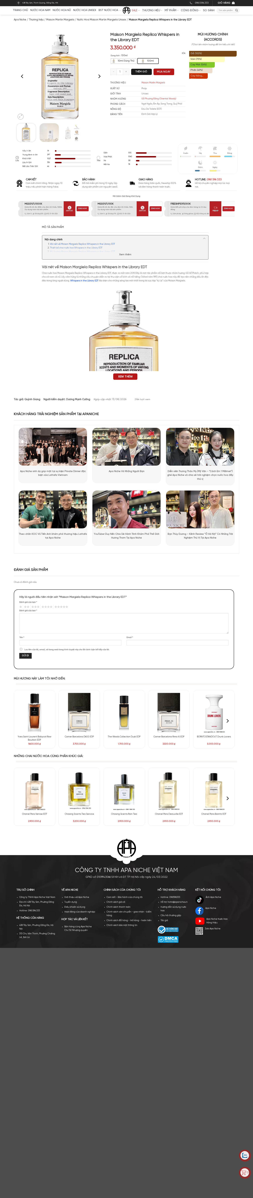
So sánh (208, 10)
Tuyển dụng (70, 902)
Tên (21, 637)
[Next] (99, 76)
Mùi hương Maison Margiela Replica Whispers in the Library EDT (82, 252)
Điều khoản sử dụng (74, 907)
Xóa (183, 53)
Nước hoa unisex (84, 10)
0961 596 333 (214, 179)
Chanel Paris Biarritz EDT (213, 814)
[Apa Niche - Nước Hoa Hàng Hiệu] (126, 10)
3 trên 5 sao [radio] (35, 607)
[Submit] (236, 10)
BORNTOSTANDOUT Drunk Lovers (214, 737)
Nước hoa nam (40, 10)
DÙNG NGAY (82, 208)
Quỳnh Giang (32, 399)
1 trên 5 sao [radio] (20, 607)
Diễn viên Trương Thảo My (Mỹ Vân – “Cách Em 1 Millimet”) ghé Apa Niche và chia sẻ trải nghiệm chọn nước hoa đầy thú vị (200, 475)
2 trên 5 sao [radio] (26, 607)
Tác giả (164, 920)
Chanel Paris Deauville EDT (169, 814)
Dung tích (115, 56)
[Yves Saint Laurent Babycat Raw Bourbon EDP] (34, 712)
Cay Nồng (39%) (196, 77)
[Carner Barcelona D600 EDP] (79, 712)
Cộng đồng (189, 10)
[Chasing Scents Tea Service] (79, 790)
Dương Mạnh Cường (78, 399)
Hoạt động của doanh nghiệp (79, 912)
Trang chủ (20, 10)
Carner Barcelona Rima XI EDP (169, 737)
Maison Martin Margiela (60, 19)
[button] (21, 117)
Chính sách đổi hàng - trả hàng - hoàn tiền (129, 920)
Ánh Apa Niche (213, 897)
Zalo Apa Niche (212, 929)
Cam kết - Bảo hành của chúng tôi (125, 897)
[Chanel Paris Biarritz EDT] (213, 790)
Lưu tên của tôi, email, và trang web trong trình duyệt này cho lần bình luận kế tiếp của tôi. (66, 650)
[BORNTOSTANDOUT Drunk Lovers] (213, 712)
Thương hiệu (151, 10)
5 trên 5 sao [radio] (60, 607)
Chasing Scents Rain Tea (124, 814)
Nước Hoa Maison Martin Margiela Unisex (101, 19)
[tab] (53, 227)
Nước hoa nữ (62, 10)
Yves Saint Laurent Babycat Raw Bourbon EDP (34, 738)
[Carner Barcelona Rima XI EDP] (168, 712)
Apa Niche (20, 19)
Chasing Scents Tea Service (79, 814)
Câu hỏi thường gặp (171, 915)
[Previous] (22, 76)
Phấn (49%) (197, 70)
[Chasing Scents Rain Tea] (124, 790)
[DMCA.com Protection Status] (168, 939)
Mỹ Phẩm (170, 10)
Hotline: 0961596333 (170, 897)
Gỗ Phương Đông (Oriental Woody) (158, 99)
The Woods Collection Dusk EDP (124, 737)
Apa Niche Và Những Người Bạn (126, 471)
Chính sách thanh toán (118, 907)
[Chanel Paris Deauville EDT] (168, 790)
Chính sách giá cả (116, 902)
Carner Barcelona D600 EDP (79, 737)
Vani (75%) (196, 59)
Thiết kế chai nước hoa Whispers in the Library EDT (76, 248)
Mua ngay (164, 71)
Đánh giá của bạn (28, 602)
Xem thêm (125, 254)
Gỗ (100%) (196, 53)
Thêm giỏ (141, 71)
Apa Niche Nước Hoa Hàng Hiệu (217, 921)
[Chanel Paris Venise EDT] (34, 790)
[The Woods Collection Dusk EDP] (124, 712)
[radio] (123, 61)
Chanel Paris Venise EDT (34, 814)
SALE (135, 10)
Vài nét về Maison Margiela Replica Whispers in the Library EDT (82, 244)
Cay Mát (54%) (199, 64)
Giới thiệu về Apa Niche (76, 897)
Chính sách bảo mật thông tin (122, 925)
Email (129, 637)
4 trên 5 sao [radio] (46, 607)
